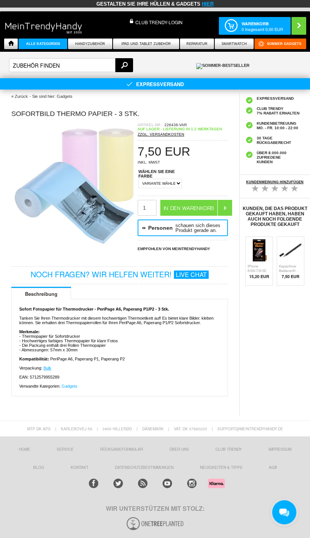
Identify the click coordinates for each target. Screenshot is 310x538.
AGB (273, 467)
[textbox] (71, 65)
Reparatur (197, 44)
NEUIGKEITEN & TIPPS (221, 467)
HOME (24, 449)
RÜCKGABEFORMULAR (121, 449)
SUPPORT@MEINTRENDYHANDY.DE (250, 428)
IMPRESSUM (279, 449)
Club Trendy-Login (159, 22)
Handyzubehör (90, 44)
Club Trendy (228, 449)
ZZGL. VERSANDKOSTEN (161, 134)
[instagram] (192, 483)
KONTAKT (79, 467)
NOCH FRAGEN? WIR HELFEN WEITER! (119, 274)
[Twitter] (118, 483)
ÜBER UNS (179, 449)
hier (208, 4)
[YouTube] (167, 483)
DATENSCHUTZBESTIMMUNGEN (144, 467)
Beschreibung (41, 293)
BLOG (38, 467)
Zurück (21, 96)
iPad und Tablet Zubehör (146, 44)
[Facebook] (93, 483)
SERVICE (65, 449)
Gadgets (70, 386)
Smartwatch (234, 44)
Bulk (47, 368)
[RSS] (142, 483)
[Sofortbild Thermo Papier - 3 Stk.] (74, 246)
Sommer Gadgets (284, 44)
